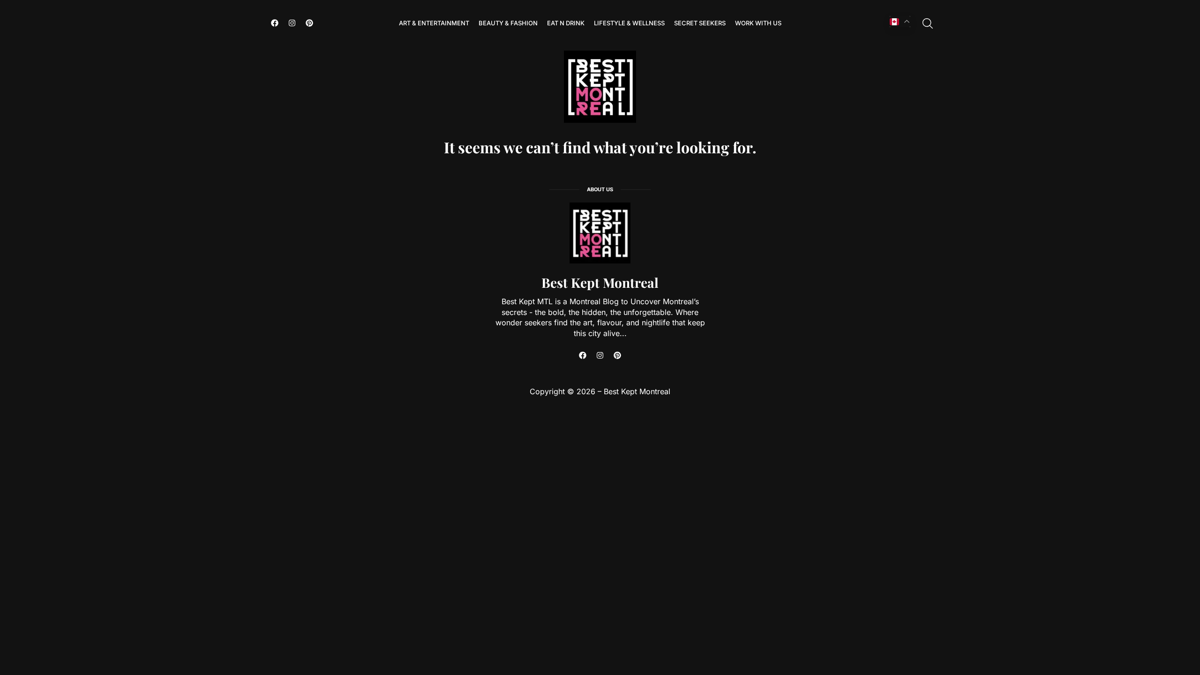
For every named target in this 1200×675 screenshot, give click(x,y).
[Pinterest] (309, 22)
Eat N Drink (566, 23)
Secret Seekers (700, 23)
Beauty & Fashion (508, 23)
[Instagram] (292, 22)
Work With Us (758, 23)
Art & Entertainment (434, 23)
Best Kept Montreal (600, 282)
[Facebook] (274, 22)
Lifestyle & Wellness (629, 23)
